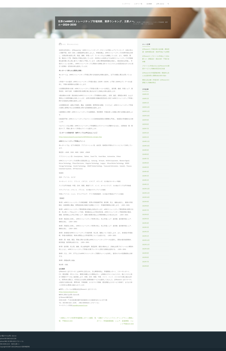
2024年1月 (145, 184)
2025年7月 (145, 129)
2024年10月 (146, 146)
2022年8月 (145, 257)
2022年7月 (145, 262)
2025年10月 (146, 116)
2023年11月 (146, 193)
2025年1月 (145, 137)
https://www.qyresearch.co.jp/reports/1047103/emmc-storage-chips (80, 137)
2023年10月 (146, 197)
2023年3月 (145, 227)
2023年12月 (146, 189)
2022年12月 (146, 240)
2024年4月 (145, 171)
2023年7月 (145, 210)
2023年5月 (145, 219)
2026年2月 (145, 99)
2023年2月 (145, 232)
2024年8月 (145, 154)
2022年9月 (145, 253)
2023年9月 (145, 202)
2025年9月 (145, 120)
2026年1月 (145, 103)
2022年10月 (146, 249)
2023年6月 (145, 214)
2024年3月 (145, 176)
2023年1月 (145, 236)
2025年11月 (146, 111)
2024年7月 (145, 159)
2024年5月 (145, 167)
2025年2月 (145, 133)
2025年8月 (145, 124)
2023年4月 (145, 223)
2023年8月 (145, 206)
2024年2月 (145, 180)
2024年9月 (145, 150)
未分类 (138, 22)
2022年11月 (146, 244)
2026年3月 (145, 94)
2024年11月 (146, 141)
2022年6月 (145, 266)
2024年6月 (145, 163)
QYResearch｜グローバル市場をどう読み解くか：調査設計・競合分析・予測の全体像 (155, 58)
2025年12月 (146, 107)
